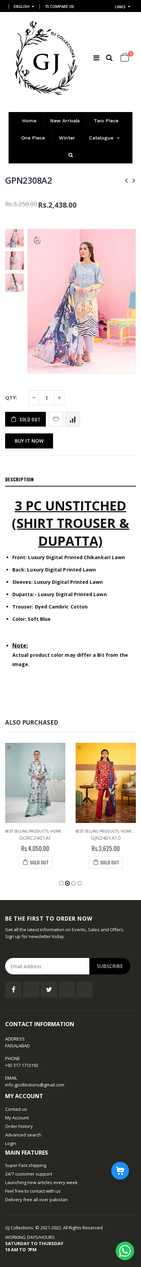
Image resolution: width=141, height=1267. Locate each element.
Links (120, 6)
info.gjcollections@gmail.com (34, 1085)
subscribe (110, 966)
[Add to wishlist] (56, 419)
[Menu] (96, 57)
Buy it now (29, 441)
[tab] (70, 480)
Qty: (11, 397)
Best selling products (26, 831)
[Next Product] (134, 180)
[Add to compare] (72, 419)
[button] (61, 883)
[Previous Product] (126, 180)
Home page (60, 831)
